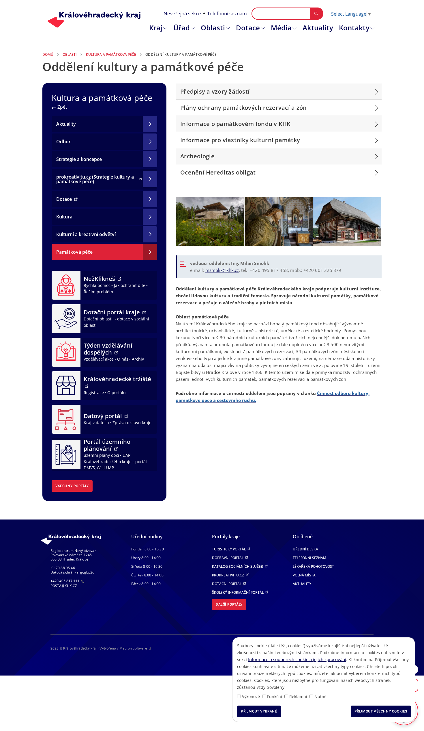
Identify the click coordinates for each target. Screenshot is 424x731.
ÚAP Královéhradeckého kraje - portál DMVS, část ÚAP (115, 461)
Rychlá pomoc (97, 285)
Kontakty (354, 27)
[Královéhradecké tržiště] (66, 385)
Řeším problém (98, 291)
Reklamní (298, 696)
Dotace (248, 27)
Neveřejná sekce (182, 13)
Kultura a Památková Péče (111, 54)
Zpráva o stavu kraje (131, 422)
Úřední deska (305, 549)
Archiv (138, 359)
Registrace (94, 392)
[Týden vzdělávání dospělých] (66, 351)
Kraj (155, 27)
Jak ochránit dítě (129, 285)
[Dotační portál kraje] (66, 318)
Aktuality (318, 27)
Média (281, 27)
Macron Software (133, 648)
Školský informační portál (238, 592)
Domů (47, 54)
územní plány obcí (101, 455)
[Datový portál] (66, 418)
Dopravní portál (228, 557)
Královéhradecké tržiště (117, 379)
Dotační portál (227, 583)
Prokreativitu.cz (228, 575)
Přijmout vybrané (259, 711)
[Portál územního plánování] (66, 454)
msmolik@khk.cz (222, 270)
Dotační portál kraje (112, 312)
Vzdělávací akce (99, 359)
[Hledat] (316, 13)
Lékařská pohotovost (313, 566)
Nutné (320, 696)
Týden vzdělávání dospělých (108, 349)
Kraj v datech (96, 422)
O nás (122, 359)
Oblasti (213, 27)
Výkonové (251, 696)
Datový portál (103, 416)
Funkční (274, 696)
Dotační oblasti (99, 319)
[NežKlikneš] (66, 284)
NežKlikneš (100, 279)
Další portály (229, 604)
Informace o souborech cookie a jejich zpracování (297, 659)
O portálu (116, 392)
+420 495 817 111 (65, 580)
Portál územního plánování (107, 445)
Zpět (61, 107)
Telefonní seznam (227, 13)
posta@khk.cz (63, 585)
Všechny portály (72, 486)
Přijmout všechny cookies (380, 711)
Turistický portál (229, 549)
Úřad (181, 27)
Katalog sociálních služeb (238, 566)
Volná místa (304, 575)
